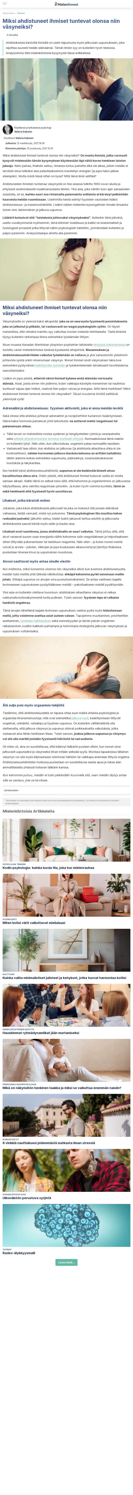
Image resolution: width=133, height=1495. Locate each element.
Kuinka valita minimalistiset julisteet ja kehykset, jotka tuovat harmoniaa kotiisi (64, 978)
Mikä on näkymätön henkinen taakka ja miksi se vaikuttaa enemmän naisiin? (62, 1088)
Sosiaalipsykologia (14, 1194)
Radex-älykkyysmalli (19, 1253)
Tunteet (21, 13)
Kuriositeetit (11, 1139)
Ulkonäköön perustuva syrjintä (27, 1198)
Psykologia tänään (14, 864)
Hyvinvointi (8, 13)
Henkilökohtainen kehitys (18, 1029)
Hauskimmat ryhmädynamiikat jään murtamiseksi (41, 1033)
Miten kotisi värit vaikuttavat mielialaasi (34, 923)
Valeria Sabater (23, 131)
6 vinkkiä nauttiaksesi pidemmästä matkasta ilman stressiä (49, 1143)
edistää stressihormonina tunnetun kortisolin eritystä (48, 438)
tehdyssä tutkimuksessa (109, 344)
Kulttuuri (8, 974)
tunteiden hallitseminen (35, 621)
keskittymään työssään (49, 365)
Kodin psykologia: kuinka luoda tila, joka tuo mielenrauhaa (48, 868)
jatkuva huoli (80, 718)
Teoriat (7, 1249)
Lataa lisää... (66, 1262)
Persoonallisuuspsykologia (19, 1084)
